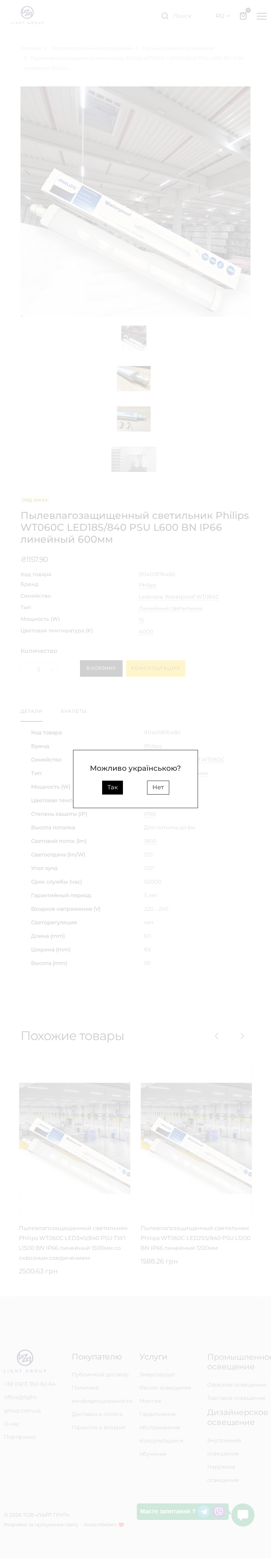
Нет (158, 787)
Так (112, 787)
